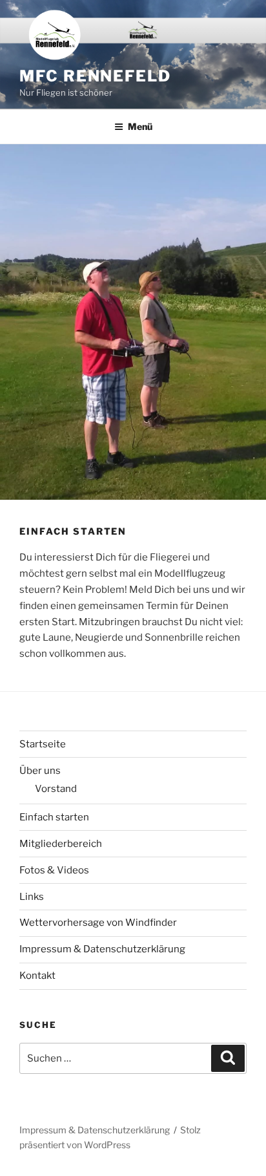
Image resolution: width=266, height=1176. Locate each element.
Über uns (40, 770)
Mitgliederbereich (60, 844)
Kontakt (37, 975)
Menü (140, 126)
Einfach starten (54, 817)
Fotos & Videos (54, 870)
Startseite (42, 744)
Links (31, 897)
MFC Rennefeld (95, 76)
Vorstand (56, 789)
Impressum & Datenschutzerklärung (102, 949)
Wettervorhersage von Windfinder (98, 922)
